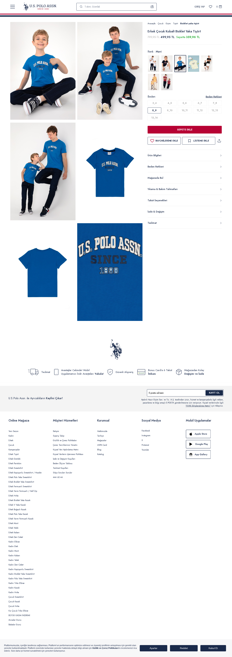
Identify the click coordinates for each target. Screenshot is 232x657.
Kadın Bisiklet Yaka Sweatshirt (22, 573)
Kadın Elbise (14, 541)
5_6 (184, 103)
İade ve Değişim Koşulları (64, 458)
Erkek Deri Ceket (16, 537)
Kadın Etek (13, 546)
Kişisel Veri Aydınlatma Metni (65, 449)
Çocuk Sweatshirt (16, 597)
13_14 (154, 117)
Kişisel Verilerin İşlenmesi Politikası (68, 454)
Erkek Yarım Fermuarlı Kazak (21, 518)
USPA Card (102, 445)
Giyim (168, 23)
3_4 (154, 103)
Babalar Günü (15, 624)
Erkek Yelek (13, 527)
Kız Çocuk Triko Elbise (18, 610)
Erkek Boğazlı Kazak (17, 509)
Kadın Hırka (14, 592)
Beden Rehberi (214, 96)
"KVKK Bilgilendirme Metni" (198, 405)
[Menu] (12, 6)
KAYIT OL (214, 392)
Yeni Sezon (13, 431)
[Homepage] (40, 6)
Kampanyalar (14, 449)
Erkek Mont (13, 523)
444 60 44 (58, 477)
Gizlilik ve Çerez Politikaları (65, 440)
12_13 (215, 110)
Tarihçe (100, 435)
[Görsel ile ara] (152, 6)
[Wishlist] (210, 6)
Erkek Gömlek (14, 458)
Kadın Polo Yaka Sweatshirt (20, 578)
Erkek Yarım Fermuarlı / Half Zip (23, 491)
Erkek (11, 440)
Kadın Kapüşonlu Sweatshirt (21, 569)
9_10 (169, 110)
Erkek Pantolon (15, 463)
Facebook (146, 431)
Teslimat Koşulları (60, 468)
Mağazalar (101, 440)
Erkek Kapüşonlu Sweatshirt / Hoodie (25, 472)
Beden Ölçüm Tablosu (62, 463)
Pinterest (145, 445)
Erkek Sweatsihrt (16, 468)
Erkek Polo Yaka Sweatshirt (20, 477)
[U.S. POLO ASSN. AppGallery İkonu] (204, 454)
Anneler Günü (15, 620)
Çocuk (160, 23)
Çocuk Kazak (14, 601)
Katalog (100, 454)
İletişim (56, 431)
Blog (99, 449)
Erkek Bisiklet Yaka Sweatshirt (21, 481)
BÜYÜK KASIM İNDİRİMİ (19, 615)
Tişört (175, 23)
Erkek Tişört (14, 454)
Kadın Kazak (14, 587)
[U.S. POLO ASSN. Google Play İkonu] (204, 444)
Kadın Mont (14, 550)
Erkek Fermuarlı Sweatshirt (20, 486)
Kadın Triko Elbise (16, 583)
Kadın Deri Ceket (16, 564)
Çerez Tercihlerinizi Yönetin (65, 445)
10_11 (185, 110)
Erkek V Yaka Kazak (17, 504)
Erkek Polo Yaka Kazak (18, 514)
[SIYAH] (207, 63)
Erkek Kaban (14, 532)
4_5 (170, 103)
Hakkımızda (102, 431)
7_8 (215, 103)
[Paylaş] (219, 141)
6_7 (200, 103)
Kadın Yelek (14, 560)
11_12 (200, 110)
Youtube (145, 450)
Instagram (146, 435)
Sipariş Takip (58, 435)
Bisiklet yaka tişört (189, 23)
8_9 (154, 110)
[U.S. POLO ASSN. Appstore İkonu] (204, 434)
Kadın (11, 435)
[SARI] (194, 63)
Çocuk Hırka (14, 606)
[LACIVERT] (167, 63)
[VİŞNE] (167, 82)
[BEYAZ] (154, 63)
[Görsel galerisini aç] (43, 71)
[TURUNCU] (154, 82)
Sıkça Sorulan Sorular (62, 472)
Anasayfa (151, 23)
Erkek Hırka (13, 495)
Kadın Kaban (14, 555)
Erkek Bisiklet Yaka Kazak (19, 500)
